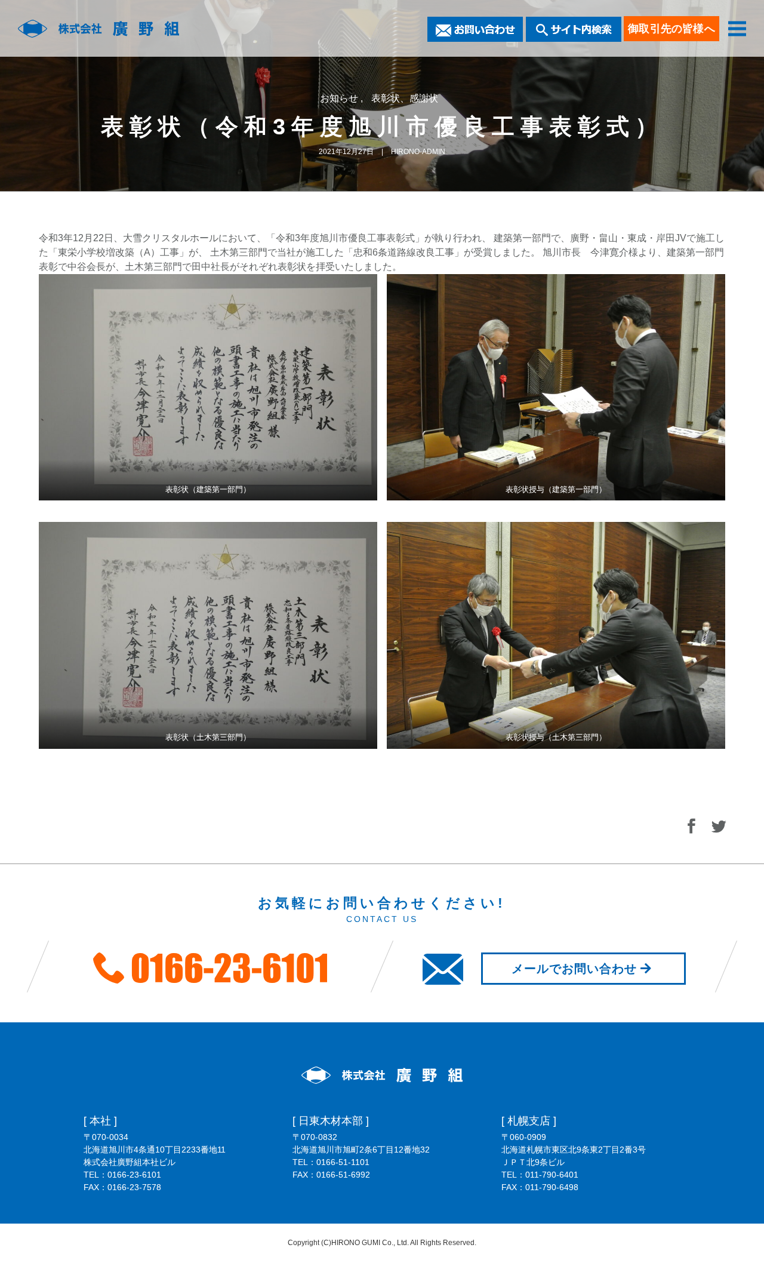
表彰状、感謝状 (404, 98)
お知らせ (340, 98)
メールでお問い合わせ (574, 968)
